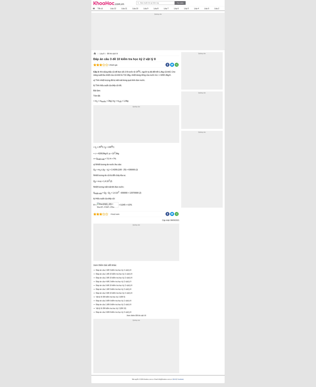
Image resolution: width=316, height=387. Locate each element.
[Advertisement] (158, 33)
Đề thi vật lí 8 (112, 54)
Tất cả (100, 8)
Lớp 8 (102, 54)
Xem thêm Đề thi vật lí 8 (136, 315)
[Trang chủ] (108, 3)
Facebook (181, 379)
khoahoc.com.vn (94, 53)
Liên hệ (174, 379)
